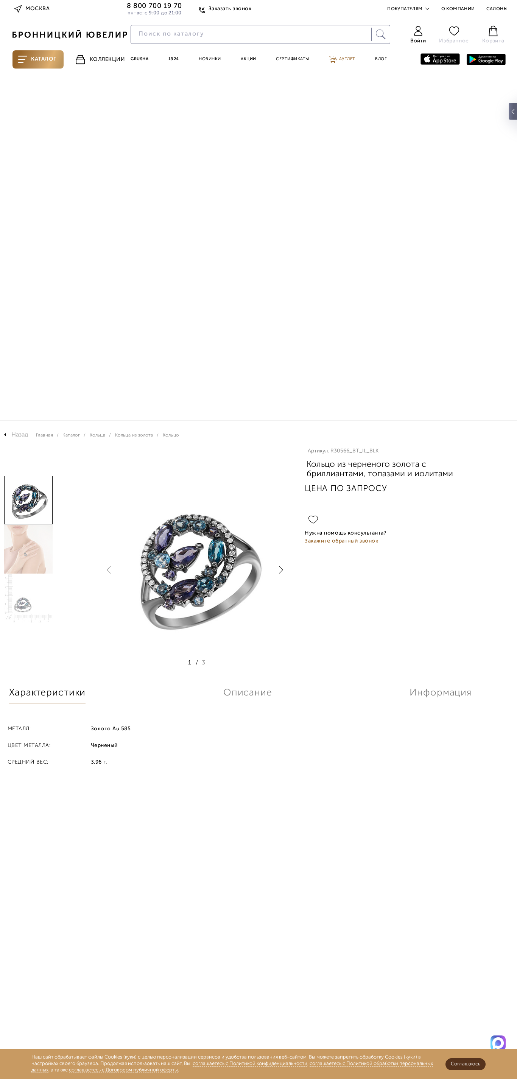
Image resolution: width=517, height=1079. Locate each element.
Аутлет (346, 59)
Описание (247, 693)
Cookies (113, 1057)
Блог (380, 59)
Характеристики (47, 693)
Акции (248, 59)
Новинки (210, 59)
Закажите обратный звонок (341, 541)
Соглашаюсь (465, 1064)
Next (279, 570)
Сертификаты (292, 59)
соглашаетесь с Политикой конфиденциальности (250, 1063)
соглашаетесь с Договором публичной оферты (123, 1070)
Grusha (139, 59)
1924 (173, 59)
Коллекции (107, 59)
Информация (441, 693)
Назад (19, 435)
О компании (458, 9)
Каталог (43, 59)
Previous (110, 570)
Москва (37, 9)
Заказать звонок (230, 9)
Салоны (497, 9)
